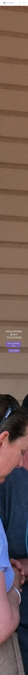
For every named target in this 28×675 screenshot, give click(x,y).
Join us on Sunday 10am (13, 344)
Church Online (14, 351)
